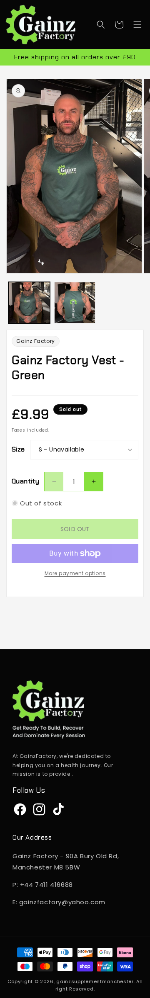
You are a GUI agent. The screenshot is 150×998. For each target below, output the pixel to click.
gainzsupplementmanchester (95, 981)
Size (18, 449)
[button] (101, 24)
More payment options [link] (75, 573)
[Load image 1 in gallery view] (29, 302)
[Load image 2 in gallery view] (75, 302)
